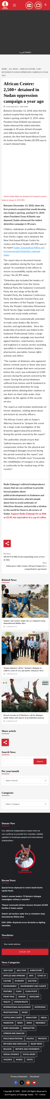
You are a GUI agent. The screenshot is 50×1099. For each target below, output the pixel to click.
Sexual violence (11, 1054)
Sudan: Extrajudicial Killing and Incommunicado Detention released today (24, 251)
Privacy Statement (19, 1077)
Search (40, 762)
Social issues (29, 1054)
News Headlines (11, 1028)
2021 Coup (21, 970)
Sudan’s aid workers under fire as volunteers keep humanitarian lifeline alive (23, 915)
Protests (42, 1039)
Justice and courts (12, 1018)
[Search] (45, 5)
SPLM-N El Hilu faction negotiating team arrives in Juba (24, 557)
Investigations (10, 1012)
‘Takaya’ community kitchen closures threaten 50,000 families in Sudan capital (25, 906)
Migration (8, 1023)
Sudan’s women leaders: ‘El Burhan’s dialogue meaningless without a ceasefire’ (21, 897)
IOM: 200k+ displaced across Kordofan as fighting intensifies (23, 924)
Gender (22, 997)
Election (32, 981)
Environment (10, 986)
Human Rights (21, 1002)
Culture (7, 981)
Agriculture (36, 970)
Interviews (40, 1007)
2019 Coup (8, 970)
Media (44, 1018)
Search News (9, 752)
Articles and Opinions (14, 976)
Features (7, 991)
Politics (30, 1039)
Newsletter (28, 1028)
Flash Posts (31, 991)
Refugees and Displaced (15, 1044)
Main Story (31, 1018)
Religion (7, 1049)
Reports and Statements (27, 1049)
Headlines (34, 997)
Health (6, 1002)
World (19, 1060)
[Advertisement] (25, 25)
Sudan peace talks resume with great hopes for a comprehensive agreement (26, 566)
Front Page (8, 997)
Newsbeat (41, 1023)
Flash (19, 991)
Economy (19, 981)
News (20, 1023)
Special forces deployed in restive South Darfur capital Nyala (22, 889)
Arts (31, 976)
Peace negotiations (13, 1039)
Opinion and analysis (13, 1033)
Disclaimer (34, 1077)
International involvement (17, 1007)
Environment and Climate (33, 986)
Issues (25, 1012)
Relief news (36, 1044)
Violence (7, 1060)
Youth (30, 1060)
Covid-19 (41, 976)
